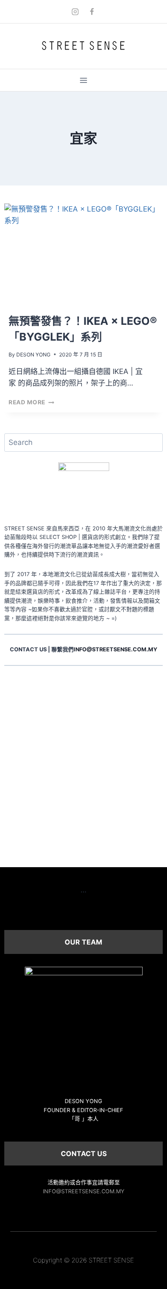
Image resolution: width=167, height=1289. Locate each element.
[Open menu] (84, 80)
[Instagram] (75, 11)
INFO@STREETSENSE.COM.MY (84, 1191)
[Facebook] (92, 11)
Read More (31, 402)
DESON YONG (33, 354)
